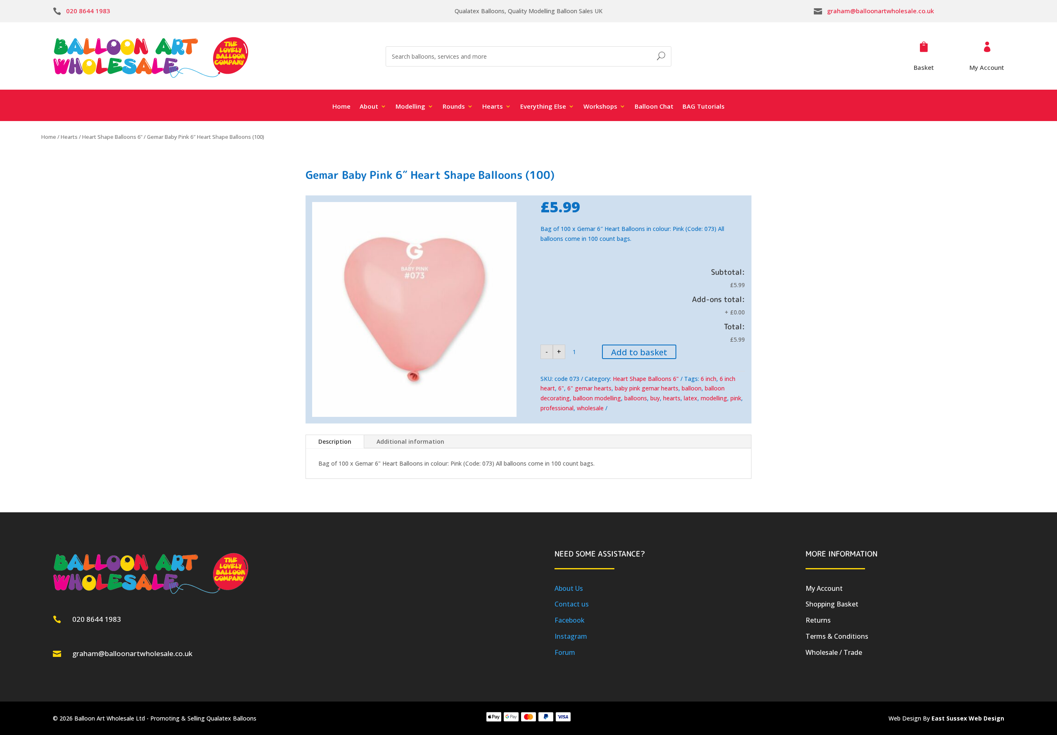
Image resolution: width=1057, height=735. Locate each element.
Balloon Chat (654, 106)
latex (690, 398)
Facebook (570, 620)
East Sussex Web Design (967, 718)
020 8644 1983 (88, 11)
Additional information (410, 441)
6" (561, 388)
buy (655, 398)
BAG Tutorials (704, 106)
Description (334, 441)
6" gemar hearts (589, 388)
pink (735, 398)
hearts (671, 398)
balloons (635, 398)
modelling (714, 398)
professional (557, 408)
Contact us (572, 604)
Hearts (69, 136)
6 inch (708, 379)
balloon (692, 388)
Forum (565, 652)
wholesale (590, 408)
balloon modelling (597, 398)
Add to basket (639, 352)
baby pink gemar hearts (646, 388)
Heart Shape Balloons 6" (112, 136)
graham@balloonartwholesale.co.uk (880, 11)
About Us (569, 588)
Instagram (571, 636)
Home (341, 106)
